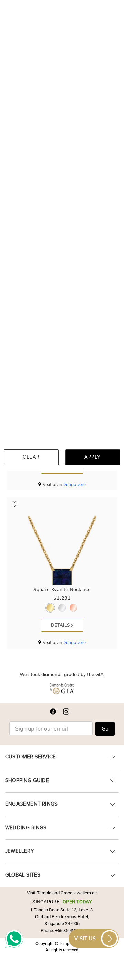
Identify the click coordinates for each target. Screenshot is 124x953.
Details (61, 625)
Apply (92, 457)
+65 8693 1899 (69, 930)
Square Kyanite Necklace (62, 589)
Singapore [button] (75, 484)
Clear (31, 457)
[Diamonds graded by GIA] (62, 690)
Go (105, 728)
